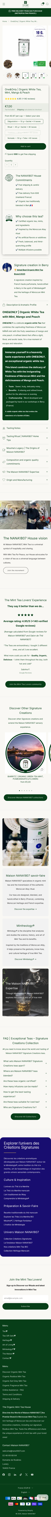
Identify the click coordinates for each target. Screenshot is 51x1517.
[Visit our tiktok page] (21, 1475)
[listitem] (25, 12)
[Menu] (3, 4)
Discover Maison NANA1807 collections (25, 797)
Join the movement (15, 570)
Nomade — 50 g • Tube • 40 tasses (22, 138)
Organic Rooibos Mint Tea (13, 1376)
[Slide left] (4, 75)
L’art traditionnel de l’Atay (15, 1194)
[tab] (19, 790)
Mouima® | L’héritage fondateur (18, 1220)
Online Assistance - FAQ (13, 1390)
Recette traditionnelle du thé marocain (21, 1212)
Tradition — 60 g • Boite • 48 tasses (23, 133)
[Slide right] (46, 75)
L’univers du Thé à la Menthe (16, 1186)
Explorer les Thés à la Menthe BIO (19, 1217)
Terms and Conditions (12, 1394)
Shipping (20, 110)
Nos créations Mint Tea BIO (16, 1247)
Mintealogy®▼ (8, 1349)
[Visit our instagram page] (9, 1475)
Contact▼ (6, 1358)
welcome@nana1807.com (13, 1451)
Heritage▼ (7, 1340)
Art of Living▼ (8, 1345)
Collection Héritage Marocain (16, 1251)
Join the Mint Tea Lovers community (25, 684)
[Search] (47, 4)
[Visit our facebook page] (3, 1475)
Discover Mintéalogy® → (25, 959)
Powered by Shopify (25, 1510)
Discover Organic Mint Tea (14, 1372)
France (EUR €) (24, 1488)
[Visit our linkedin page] (15, 1475)
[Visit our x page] (26, 1475)
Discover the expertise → (25, 909)
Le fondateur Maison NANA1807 (18, 1243)
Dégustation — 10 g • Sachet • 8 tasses (24, 121)
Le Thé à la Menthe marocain (17, 1190)
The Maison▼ (8, 1353)
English (24, 1492)
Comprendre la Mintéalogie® (16, 1198)
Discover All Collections (25, 1117)
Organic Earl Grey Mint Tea (14, 1381)
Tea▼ (5, 1331)
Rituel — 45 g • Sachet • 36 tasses (22, 127)
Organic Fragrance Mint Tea (14, 1385)
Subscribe (25, 1306)
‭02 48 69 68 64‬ (9, 1455)
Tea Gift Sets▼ (9, 1336)
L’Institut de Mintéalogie (14, 1224)
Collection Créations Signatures (18, 1239)
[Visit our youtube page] (32, 1475)
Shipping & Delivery (11, 1399)
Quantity (9, 160)
